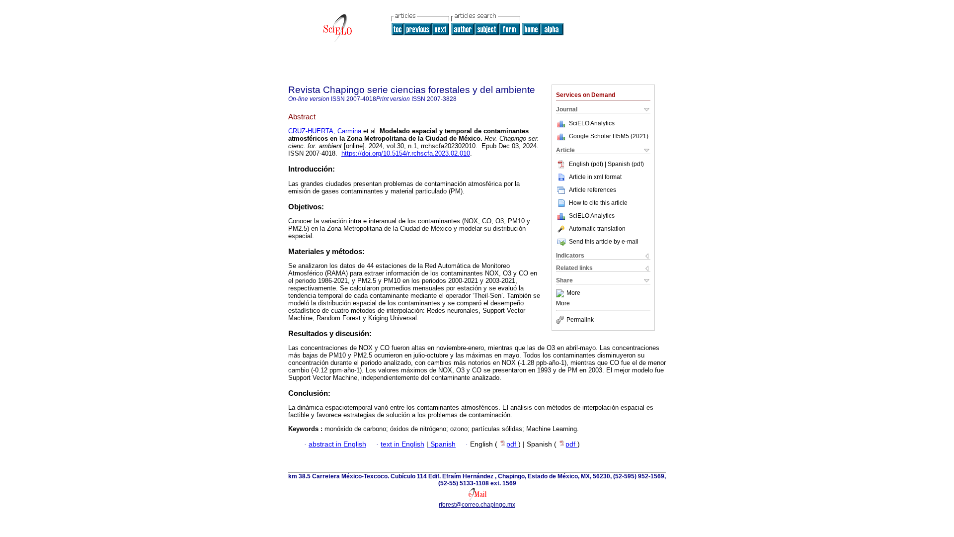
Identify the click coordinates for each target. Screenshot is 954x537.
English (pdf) (587, 164)
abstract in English (337, 444)
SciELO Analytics (592, 123)
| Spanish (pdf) (624, 164)
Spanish (442, 444)
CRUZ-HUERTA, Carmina (324, 131)
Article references (592, 189)
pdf (512, 444)
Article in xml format (595, 177)
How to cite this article (598, 202)
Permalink (580, 319)
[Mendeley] (561, 293)
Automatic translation (597, 228)
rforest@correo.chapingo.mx (477, 504)
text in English (402, 444)
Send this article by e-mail (603, 241)
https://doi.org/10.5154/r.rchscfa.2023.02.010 (405, 153)
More (573, 293)
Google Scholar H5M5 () (608, 136)
